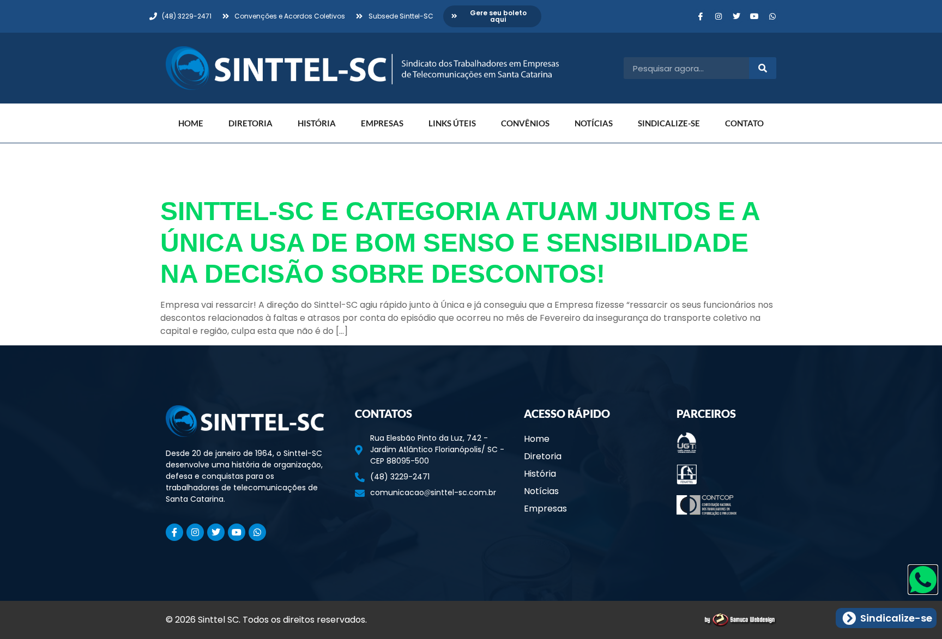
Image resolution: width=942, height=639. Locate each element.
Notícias (594, 123)
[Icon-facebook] (700, 16)
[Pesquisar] (762, 68)
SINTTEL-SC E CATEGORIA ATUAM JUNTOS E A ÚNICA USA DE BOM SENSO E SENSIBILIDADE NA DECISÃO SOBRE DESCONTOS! (459, 242)
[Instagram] (718, 16)
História (317, 123)
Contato (744, 123)
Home (190, 123)
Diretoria (250, 123)
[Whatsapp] (772, 16)
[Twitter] (736, 16)
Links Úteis (452, 123)
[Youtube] (754, 16)
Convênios (525, 123)
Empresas (382, 123)
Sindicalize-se (669, 123)
